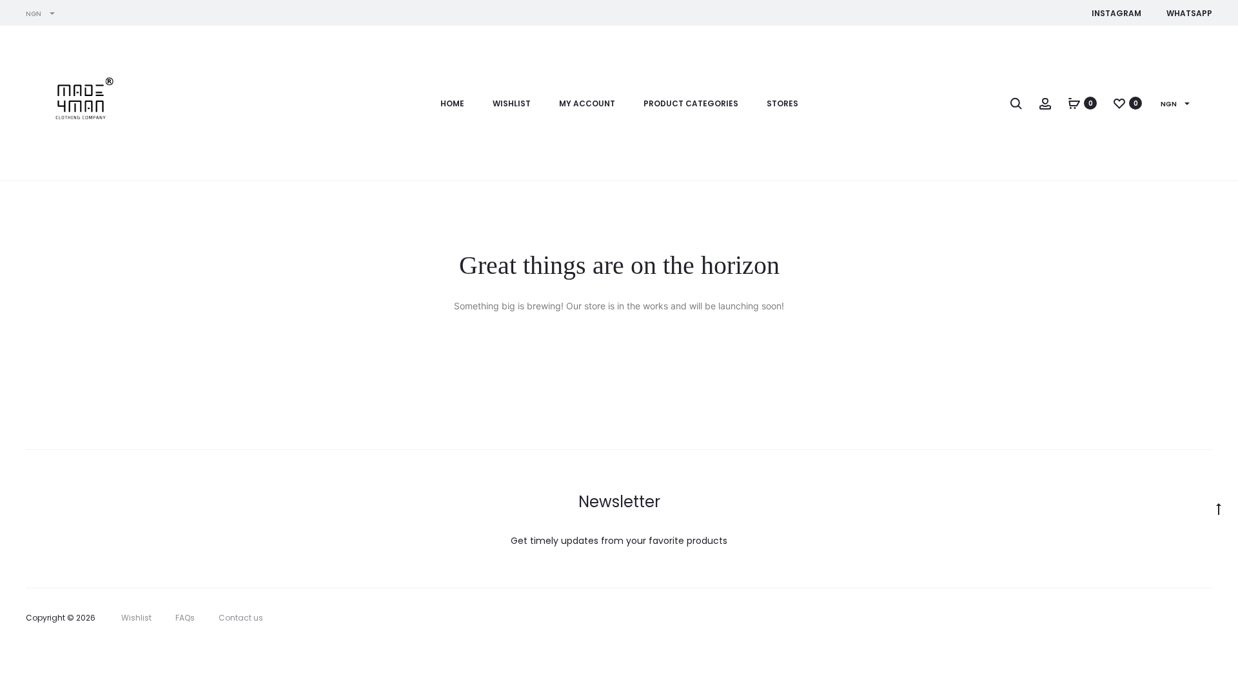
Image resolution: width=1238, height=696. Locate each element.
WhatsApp (1189, 13)
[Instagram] (1151, 618)
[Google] (1208, 618)
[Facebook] (1123, 618)
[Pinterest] (1180, 618)
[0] (1074, 103)
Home (452, 103)
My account (587, 103)
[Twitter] (1095, 618)
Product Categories (691, 103)
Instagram (1116, 13)
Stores (782, 103)
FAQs (185, 617)
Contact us (241, 617)
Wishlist (512, 103)
